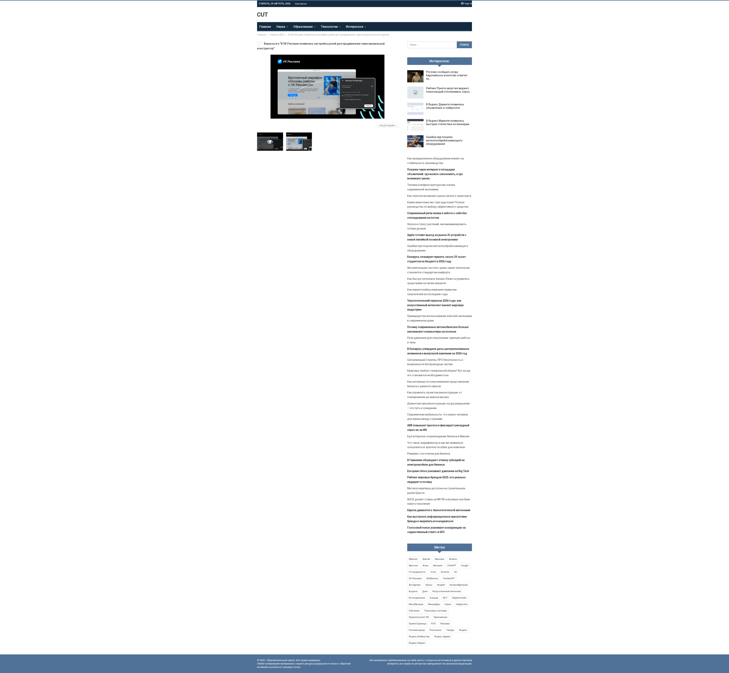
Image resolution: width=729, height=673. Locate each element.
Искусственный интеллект (446, 591)
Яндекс (463, 630)
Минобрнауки (416, 604)
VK (455, 572)
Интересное (354, 26)
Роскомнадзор (417, 630)
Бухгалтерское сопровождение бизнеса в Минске (438, 436)
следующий (387, 125)
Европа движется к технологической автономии (438, 510)
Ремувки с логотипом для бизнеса (428, 453)
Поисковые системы (435, 610)
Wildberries (432, 578)
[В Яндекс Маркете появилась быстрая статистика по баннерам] (415, 125)
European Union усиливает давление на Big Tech (438, 471)
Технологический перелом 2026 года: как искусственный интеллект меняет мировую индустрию (435, 305)
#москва (439, 559)
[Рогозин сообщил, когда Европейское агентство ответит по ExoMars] (415, 76)
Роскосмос (435, 630)
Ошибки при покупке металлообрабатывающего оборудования (444, 140)
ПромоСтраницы (417, 623)
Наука (280, 26)
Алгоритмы (415, 585)
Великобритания (459, 585)
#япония (437, 565)
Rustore (445, 572)
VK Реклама (415, 578)
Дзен (425, 591)
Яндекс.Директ (442, 636)
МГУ (445, 598)
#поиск (453, 559)
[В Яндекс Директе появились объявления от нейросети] (415, 109)
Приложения (440, 617)
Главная (265, 26)
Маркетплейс (459, 598)
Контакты (301, 3)
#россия (413, 565)
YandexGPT (449, 578)
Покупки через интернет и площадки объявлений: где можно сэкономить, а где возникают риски (435, 174)
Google (464, 565)
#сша (425, 565)
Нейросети (461, 604)
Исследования (417, 598)
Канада (434, 598)
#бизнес (413, 559)
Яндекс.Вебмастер (419, 636)
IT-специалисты (417, 572)
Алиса (428, 585)
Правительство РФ (419, 617)
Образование (303, 26)
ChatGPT (451, 565)
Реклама (445, 623)
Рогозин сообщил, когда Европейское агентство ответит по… (446, 75)
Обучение (414, 610)
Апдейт (441, 585)
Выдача (413, 591)
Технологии (329, 26)
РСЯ (433, 623)
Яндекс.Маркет (417, 643)
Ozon (433, 572)
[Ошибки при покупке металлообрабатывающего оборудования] (415, 141)
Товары (450, 630)
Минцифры (434, 604)
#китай (426, 559)
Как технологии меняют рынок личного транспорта (439, 195)
